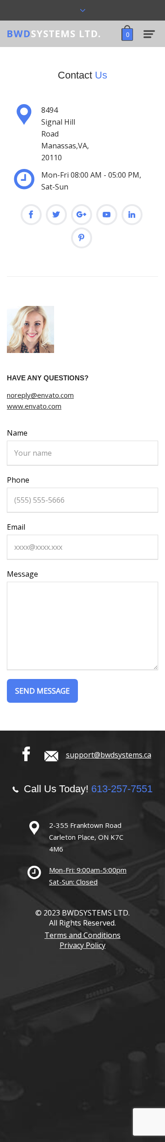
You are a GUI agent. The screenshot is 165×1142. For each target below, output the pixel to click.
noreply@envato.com (40, 395)
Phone (18, 480)
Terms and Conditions (82, 935)
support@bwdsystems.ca (108, 755)
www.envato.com (34, 405)
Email (16, 527)
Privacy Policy (82, 945)
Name (17, 433)
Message (22, 574)
